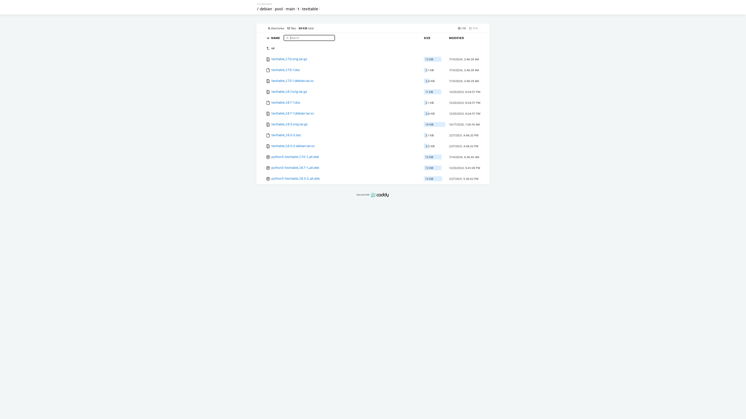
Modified (456, 38)
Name (276, 37)
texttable (310, 8)
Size (427, 38)
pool (279, 8)
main (290, 8)
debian (266, 8)
